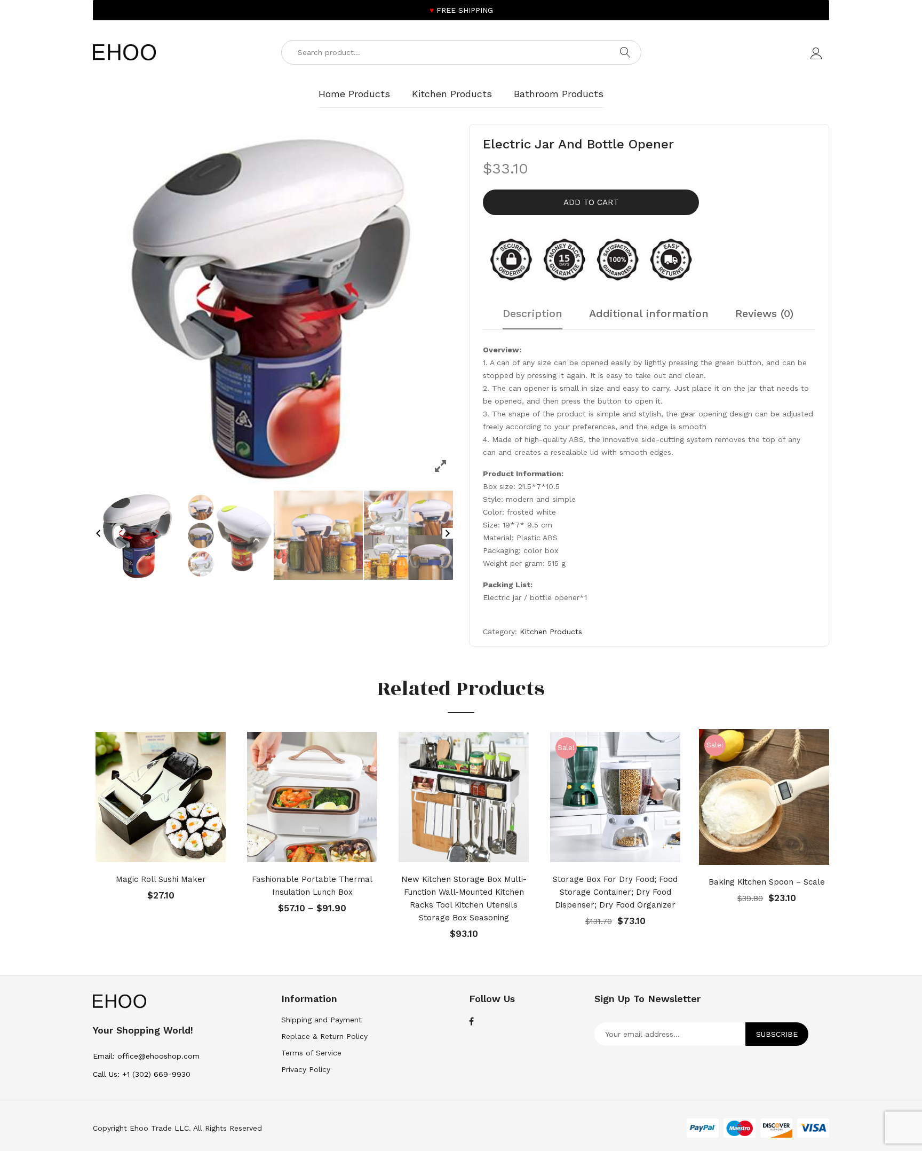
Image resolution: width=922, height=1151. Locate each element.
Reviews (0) (764, 314)
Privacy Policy (305, 1069)
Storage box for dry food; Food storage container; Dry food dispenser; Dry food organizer (615, 892)
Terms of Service (311, 1052)
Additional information (649, 314)
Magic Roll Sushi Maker (161, 879)
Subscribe (777, 1034)
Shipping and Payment (321, 1019)
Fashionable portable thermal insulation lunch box (312, 885)
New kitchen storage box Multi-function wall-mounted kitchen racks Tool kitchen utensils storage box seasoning (464, 898)
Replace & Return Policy (324, 1036)
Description (532, 314)
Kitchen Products (551, 631)
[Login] (817, 56)
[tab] (532, 318)
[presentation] (79, 836)
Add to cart (590, 202)
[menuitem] (354, 94)
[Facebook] (471, 1021)
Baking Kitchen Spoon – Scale (767, 882)
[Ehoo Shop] (124, 52)
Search (625, 52)
